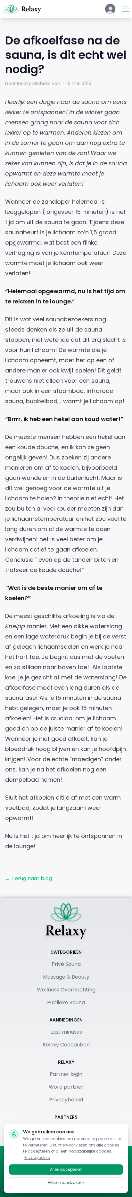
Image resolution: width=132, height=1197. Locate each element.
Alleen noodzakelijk (66, 1182)
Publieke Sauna (66, 1002)
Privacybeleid (66, 1099)
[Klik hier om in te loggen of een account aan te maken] (110, 9)
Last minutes (66, 1032)
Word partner (66, 1087)
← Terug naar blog (28, 878)
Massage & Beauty (66, 977)
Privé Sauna (66, 964)
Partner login (66, 1074)
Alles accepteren (66, 1169)
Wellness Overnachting (66, 989)
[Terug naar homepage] (66, 921)
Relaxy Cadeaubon (66, 1044)
